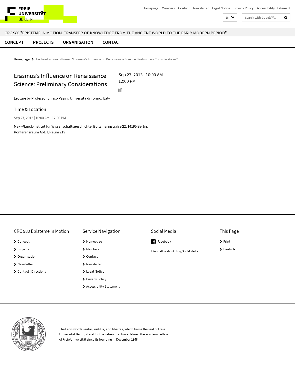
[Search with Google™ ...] (286, 17)
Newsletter (201, 8)
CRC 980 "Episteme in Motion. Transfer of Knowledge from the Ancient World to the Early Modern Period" (116, 32)
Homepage (150, 8)
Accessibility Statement (273, 8)
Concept (14, 42)
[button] (230, 17)
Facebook (164, 241)
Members (168, 8)
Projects (43, 42)
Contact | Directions (32, 271)
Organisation (78, 42)
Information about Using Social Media (174, 251)
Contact (184, 8)
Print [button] (226, 241)
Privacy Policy (243, 8)
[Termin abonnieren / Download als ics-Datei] (142, 90)
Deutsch (229, 249)
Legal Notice (221, 8)
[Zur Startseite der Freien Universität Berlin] (38, 14)
